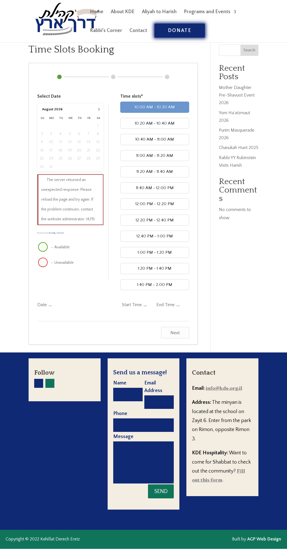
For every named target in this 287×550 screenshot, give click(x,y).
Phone (120, 413)
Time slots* (131, 96)
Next (175, 332)
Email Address (153, 386)
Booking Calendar (56, 233)
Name (119, 383)
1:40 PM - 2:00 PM (154, 284)
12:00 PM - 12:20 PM (154, 203)
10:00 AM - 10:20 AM (155, 107)
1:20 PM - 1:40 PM (154, 268)
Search (249, 50)
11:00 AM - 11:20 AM (154, 155)
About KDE (123, 12)
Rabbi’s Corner (106, 31)
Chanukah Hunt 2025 (238, 147)
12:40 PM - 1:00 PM (154, 236)
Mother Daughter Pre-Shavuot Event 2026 (236, 95)
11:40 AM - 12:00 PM (154, 187)
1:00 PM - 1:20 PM (155, 252)
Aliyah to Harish (159, 12)
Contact (138, 31)
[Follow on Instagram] (49, 383)
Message (123, 436)
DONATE (179, 30)
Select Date (49, 96)
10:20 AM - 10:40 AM (154, 123)
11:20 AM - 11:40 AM (154, 171)
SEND (161, 491)
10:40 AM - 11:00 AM (154, 139)
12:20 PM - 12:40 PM (154, 220)
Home (96, 12)
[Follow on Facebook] (38, 383)
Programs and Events (207, 12)
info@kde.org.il (224, 388)
